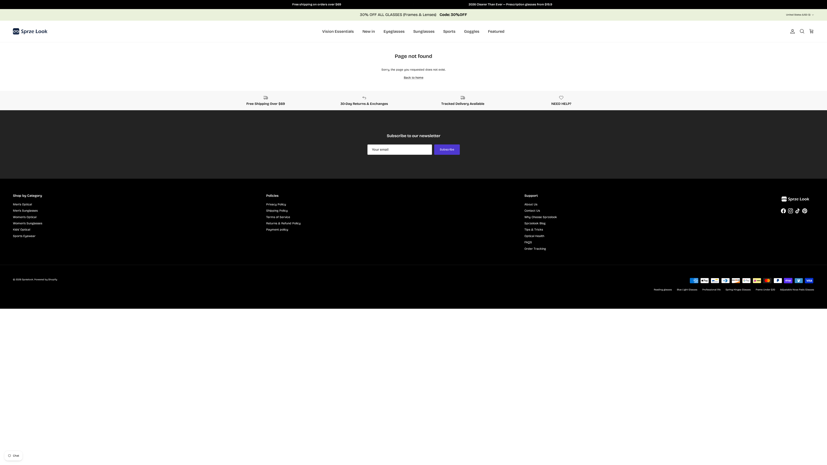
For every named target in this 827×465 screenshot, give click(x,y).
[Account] (791, 31)
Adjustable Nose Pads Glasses (797, 289)
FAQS (528, 242)
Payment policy (277, 229)
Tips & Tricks (533, 229)
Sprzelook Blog (535, 223)
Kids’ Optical (21, 229)
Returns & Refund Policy (283, 223)
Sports (449, 31)
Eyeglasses (394, 31)
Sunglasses (424, 31)
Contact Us (532, 210)
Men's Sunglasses (25, 210)
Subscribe (447, 149)
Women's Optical (24, 217)
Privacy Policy (276, 204)
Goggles (471, 31)
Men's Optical (22, 204)
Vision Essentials (338, 31)
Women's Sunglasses (27, 223)
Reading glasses (663, 289)
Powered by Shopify (45, 279)
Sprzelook (27, 279)
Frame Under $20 (765, 289)
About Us (530, 204)
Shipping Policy (277, 210)
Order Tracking (535, 249)
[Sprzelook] (30, 31)
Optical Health (534, 236)
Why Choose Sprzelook (540, 217)
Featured (496, 31)
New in (368, 31)
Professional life (711, 289)
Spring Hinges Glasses (738, 289)
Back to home (413, 77)
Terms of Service (278, 217)
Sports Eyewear (24, 236)
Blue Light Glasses (687, 289)
